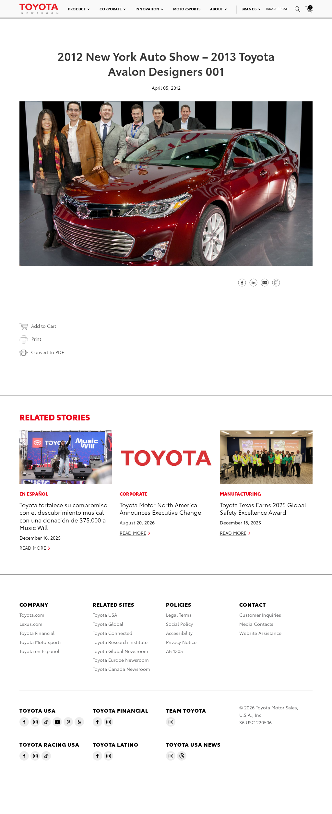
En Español (33, 493)
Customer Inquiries (260, 615)
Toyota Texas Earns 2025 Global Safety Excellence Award (263, 508)
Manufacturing (240, 493)
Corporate (111, 8)
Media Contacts (256, 624)
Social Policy (179, 624)
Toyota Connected (112, 633)
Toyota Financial (36, 633)
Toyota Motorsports (40, 642)
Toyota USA (105, 615)
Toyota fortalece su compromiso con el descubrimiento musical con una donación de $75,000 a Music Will (63, 515)
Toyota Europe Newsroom (121, 660)
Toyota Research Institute (120, 642)
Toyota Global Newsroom (120, 651)
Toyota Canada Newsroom (121, 669)
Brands (249, 8)
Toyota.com (31, 615)
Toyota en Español (39, 651)
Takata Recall (277, 8)
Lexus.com (30, 624)
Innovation (147, 8)
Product (77, 8)
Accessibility (179, 633)
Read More (32, 548)
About (216, 8)
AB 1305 (174, 651)
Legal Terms (179, 615)
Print (36, 339)
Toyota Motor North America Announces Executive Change (160, 508)
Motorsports (186, 8)
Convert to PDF (47, 352)
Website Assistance (260, 633)
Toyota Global (108, 624)
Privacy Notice (181, 642)
